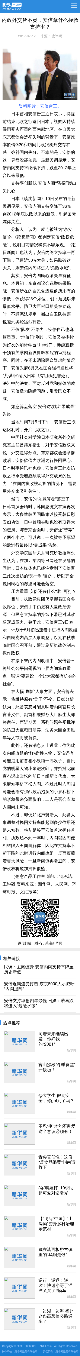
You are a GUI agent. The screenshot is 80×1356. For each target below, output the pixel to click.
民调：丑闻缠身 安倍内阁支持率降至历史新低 (39, 969)
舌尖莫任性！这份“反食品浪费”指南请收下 (57, 1162)
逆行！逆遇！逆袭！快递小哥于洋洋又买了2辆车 (55, 1285)
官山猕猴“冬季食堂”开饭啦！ (57, 1067)
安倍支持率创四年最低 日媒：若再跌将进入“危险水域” (39, 1003)
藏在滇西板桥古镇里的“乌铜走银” (55, 1252)
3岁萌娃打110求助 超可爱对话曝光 (55, 1190)
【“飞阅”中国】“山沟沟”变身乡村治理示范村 (56, 1224)
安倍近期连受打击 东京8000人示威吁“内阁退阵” (39, 986)
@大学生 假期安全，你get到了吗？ (56, 1098)
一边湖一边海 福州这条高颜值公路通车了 (56, 1316)
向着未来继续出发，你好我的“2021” (53, 1039)
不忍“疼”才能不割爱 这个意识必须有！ (57, 1128)
